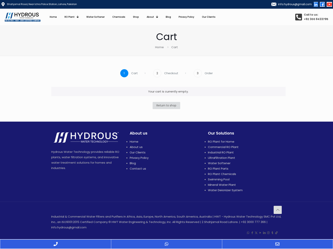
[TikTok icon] (276, 233)
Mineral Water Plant (222, 185)
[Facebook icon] (252, 233)
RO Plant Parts (218, 169)
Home (159, 47)
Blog (133, 163)
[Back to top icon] (278, 210)
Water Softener (219, 163)
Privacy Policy (139, 158)
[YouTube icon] (260, 233)
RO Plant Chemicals (222, 174)
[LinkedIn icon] (264, 233)
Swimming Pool (219, 179)
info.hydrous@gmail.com (295, 4)
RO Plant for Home (221, 142)
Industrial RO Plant (221, 152)
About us (136, 147)
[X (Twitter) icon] (256, 233)
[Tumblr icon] (272, 233)
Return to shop (166, 105)
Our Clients (137, 152)
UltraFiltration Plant (221, 158)
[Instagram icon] (268, 233)
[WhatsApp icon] (248, 233)
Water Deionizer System (225, 190)
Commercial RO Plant (223, 147)
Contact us (138, 169)
